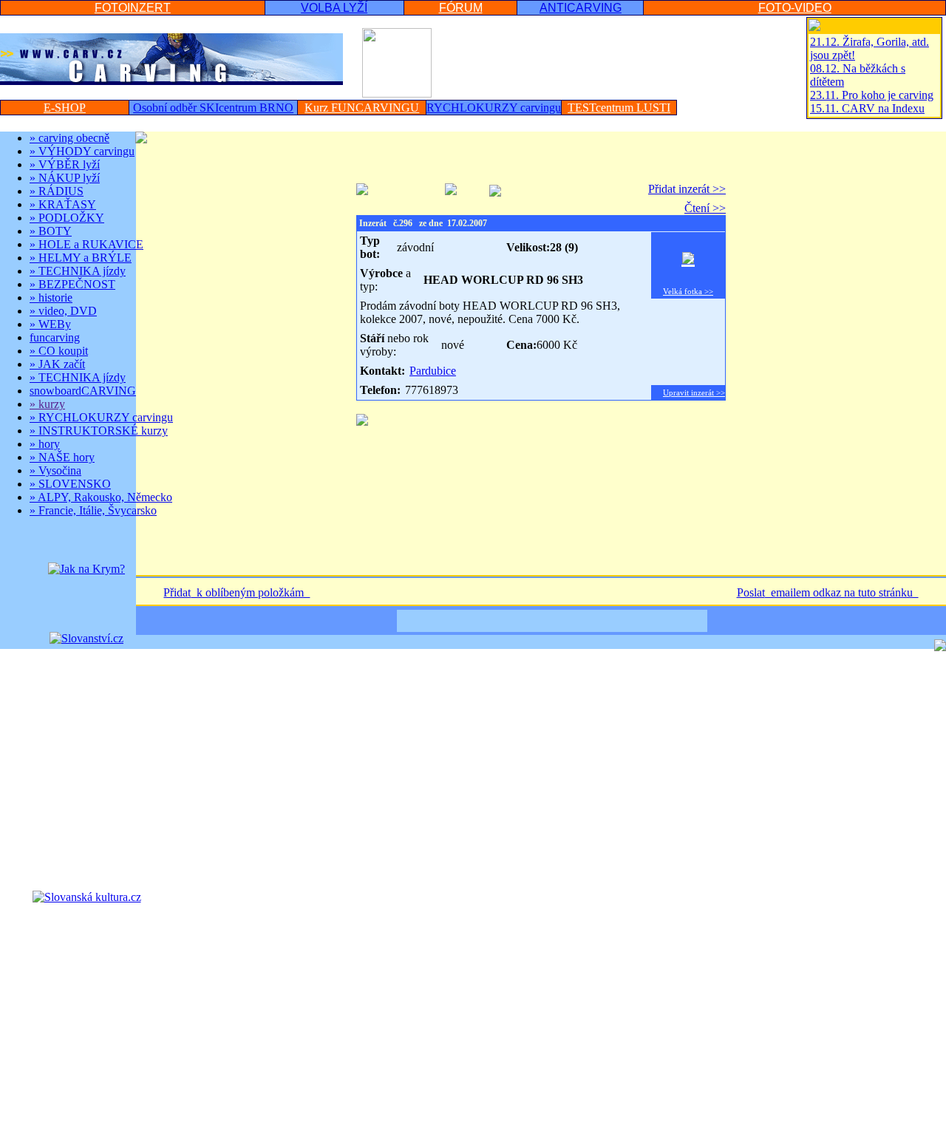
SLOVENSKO (70, 483)
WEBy (50, 324)
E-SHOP (65, 107)
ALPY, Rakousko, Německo (101, 497)
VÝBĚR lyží (65, 164)
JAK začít (57, 364)
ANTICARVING (581, 7)
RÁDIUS (57, 191)
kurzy (47, 404)
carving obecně (69, 138)
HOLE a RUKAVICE (86, 244)
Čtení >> (705, 208)
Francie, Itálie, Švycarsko (93, 510)
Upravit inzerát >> (694, 392)
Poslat (751, 592)
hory (45, 444)
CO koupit (59, 350)
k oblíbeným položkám (250, 592)
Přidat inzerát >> (687, 189)
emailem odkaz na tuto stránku (842, 592)
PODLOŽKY (67, 217)
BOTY (51, 231)
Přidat (177, 592)
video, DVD (63, 311)
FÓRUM (461, 7)
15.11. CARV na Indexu (867, 108)
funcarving (55, 337)
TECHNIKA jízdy (78, 271)
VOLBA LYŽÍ (334, 7)
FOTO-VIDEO (794, 7)
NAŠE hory (62, 457)
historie (51, 297)
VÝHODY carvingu (82, 151)
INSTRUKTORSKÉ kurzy (99, 430)
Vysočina (55, 470)
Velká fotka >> (688, 291)
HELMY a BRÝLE (81, 257)
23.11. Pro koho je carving (871, 95)
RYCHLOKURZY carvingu (101, 417)
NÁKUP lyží (65, 177)
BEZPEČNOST (72, 284)
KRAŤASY (63, 204)
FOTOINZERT (133, 7)
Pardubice (432, 370)
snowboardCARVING (83, 390)
